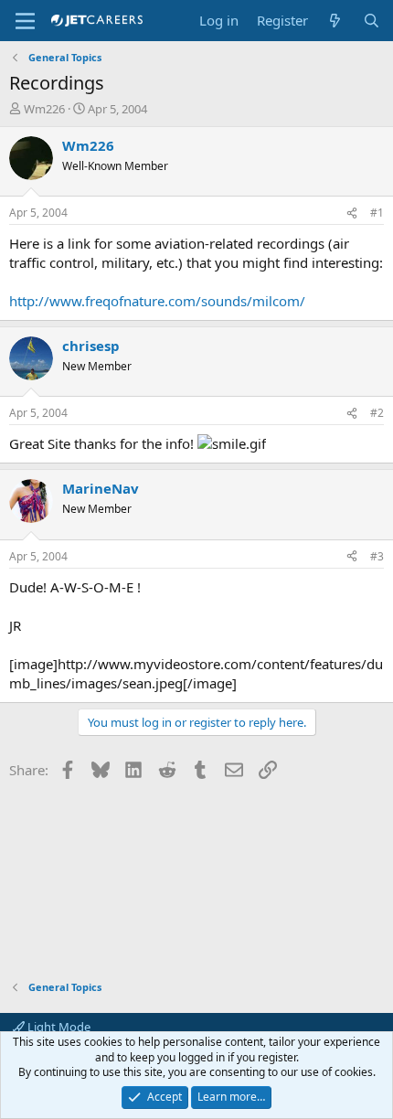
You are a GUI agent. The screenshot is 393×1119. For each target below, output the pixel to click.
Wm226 (44, 109)
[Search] (371, 20)
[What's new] (335, 20)
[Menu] (25, 21)
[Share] (352, 213)
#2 (377, 413)
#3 (377, 556)
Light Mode (57, 1026)
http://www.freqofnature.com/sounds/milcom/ (157, 301)
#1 (377, 212)
